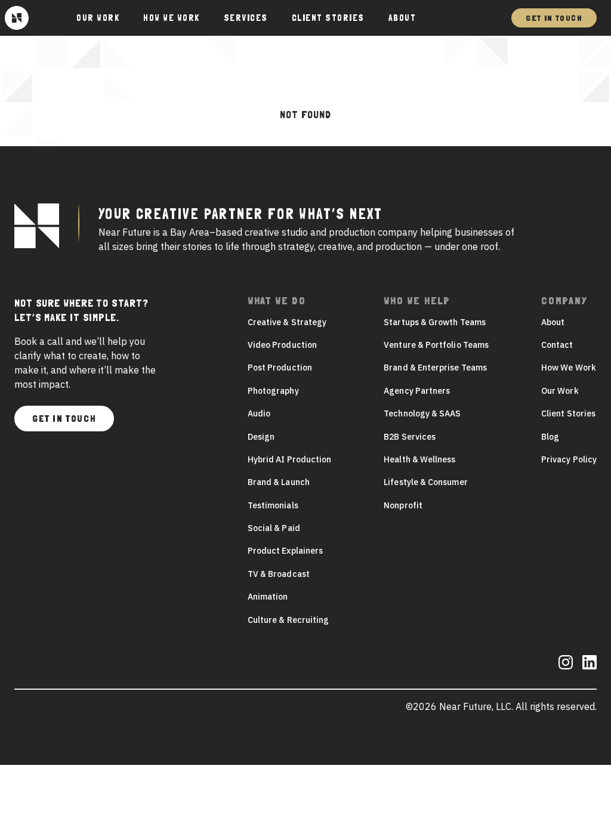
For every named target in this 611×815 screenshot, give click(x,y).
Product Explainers (285, 550)
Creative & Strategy (287, 322)
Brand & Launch (279, 482)
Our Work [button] (97, 18)
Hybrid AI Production (289, 459)
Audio (259, 413)
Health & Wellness (419, 459)
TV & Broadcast (279, 574)
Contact (557, 344)
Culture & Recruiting (288, 620)
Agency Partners (417, 390)
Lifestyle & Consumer (425, 482)
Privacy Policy (569, 459)
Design (261, 436)
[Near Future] (17, 18)
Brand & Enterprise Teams (435, 367)
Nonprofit (403, 505)
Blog (550, 436)
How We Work (171, 18)
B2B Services (410, 436)
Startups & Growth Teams (435, 322)
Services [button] (246, 18)
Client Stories (328, 18)
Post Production (280, 367)
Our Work (560, 390)
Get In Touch (554, 18)
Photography (273, 390)
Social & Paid (274, 528)
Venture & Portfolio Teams (436, 344)
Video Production (282, 344)
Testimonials (273, 505)
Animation (268, 596)
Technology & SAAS (422, 413)
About (402, 18)
